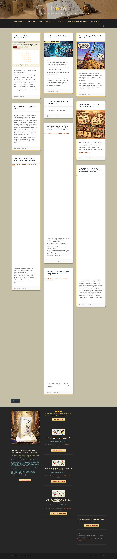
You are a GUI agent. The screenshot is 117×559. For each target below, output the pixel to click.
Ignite (58, 8)
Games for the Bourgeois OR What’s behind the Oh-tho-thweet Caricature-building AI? (90, 170)
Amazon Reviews (20, 475)
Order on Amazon (25, 480)
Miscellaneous (95, 21)
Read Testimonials (58, 419)
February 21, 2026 (20, 148)
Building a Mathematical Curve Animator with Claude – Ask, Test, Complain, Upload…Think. (57, 128)
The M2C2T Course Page (58, 481)
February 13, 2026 (85, 304)
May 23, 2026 (19, 96)
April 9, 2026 (83, 94)
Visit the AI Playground (92, 525)
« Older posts (15, 400)
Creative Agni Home (19, 21)
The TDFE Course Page (58, 450)
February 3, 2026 (52, 392)
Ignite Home (31, 21)
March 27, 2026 (51, 116)
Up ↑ (105, 555)
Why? (90, 537)
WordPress (29, 555)
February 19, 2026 (52, 261)
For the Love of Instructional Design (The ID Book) (72, 21)
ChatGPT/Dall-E (81, 540)
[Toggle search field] (103, 26)
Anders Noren (98, 555)
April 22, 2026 (51, 91)
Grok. (93, 540)
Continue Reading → (84, 152)
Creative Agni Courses (45, 21)
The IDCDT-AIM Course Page (58, 513)
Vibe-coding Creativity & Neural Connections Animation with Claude (58, 273)
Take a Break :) (17, 26)
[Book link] (25, 427)
